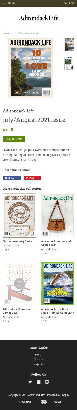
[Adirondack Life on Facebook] (39, 382)
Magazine (38, 364)
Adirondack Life (37, 394)
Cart (71, 3)
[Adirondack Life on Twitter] (30, 382)
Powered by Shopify (58, 394)
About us (38, 359)
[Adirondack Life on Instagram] (47, 382)
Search (38, 354)
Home (6, 33)
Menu (11, 3)
